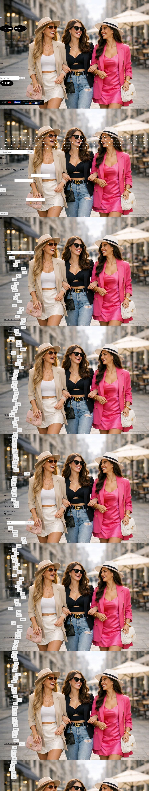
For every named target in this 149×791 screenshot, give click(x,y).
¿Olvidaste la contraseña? (7, 195)
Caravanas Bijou (12, 342)
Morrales (10, 397)
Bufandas (10, 426)
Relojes (10, 305)
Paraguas (10, 298)
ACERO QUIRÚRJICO (12, 320)
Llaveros (10, 290)
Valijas (9, 411)
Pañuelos (10, 455)
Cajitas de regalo (12, 276)
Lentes (9, 287)
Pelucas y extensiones (13, 309)
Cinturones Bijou (12, 345)
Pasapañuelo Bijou (12, 360)
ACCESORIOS (9, 261)
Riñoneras (10, 408)
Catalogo (8, 503)
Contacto (6, 112)
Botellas (10, 477)
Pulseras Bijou (11, 364)
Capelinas (10, 433)
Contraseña (7, 180)
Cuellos (10, 441)
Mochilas (10, 389)
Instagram (8, 22)
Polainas (10, 462)
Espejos (10, 279)
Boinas (9, 422)
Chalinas (10, 437)
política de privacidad (100, 209)
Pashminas (10, 459)
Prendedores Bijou (12, 356)
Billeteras (10, 375)
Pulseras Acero (11, 334)
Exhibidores (11, 283)
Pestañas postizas (12, 312)
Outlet (7, 499)
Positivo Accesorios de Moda (8, 36)
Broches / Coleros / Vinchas (14, 272)
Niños (6, 415)
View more (3, 155)
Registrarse (4, 213)
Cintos (9, 386)
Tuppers (8, 495)
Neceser (10, 400)
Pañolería (9, 419)
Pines (9, 353)
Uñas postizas (11, 316)
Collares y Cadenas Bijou (14, 349)
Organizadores (11, 404)
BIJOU (6, 338)
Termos (10, 488)
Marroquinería (11, 367)
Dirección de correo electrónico (13, 199)
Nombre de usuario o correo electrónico (15, 175)
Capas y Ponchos (12, 430)
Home (6, 257)
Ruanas (10, 466)
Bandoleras (10, 371)
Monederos (11, 393)
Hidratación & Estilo (14, 473)
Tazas (9, 484)
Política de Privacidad (9, 115)
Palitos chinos (11, 294)
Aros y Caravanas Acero (14, 323)
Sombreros (10, 470)
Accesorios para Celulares (14, 268)
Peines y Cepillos (12, 301)
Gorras (9, 444)
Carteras (10, 382)
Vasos (9, 492)
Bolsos (9, 378)
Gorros (10, 448)
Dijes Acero (11, 331)
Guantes (10, 452)
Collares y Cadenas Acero (14, 327)
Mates (9, 481)
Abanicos (10, 265)
